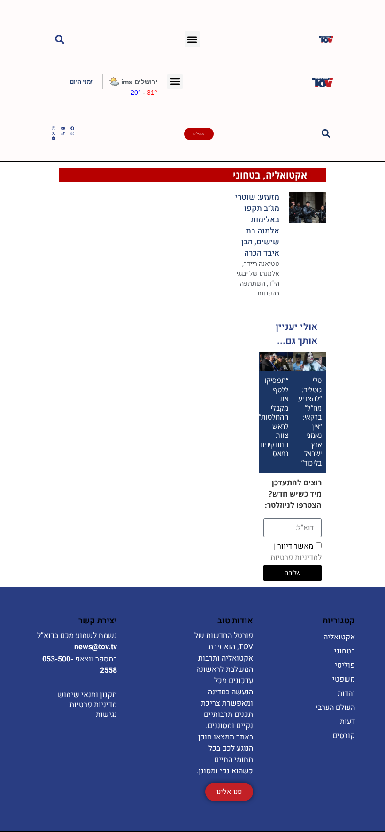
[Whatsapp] (72, 133)
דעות (347, 721)
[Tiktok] (63, 133)
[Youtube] (63, 128)
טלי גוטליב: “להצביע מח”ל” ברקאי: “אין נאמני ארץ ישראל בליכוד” (310, 421)
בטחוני (247, 175)
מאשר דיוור (296, 552)
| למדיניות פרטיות (296, 552)
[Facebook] (72, 128)
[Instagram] (53, 128)
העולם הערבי (335, 707)
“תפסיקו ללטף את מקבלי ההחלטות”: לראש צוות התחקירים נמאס (272, 416)
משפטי (343, 679)
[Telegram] (53, 138)
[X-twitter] (53, 133)
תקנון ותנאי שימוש (87, 694)
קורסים (343, 735)
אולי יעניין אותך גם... (296, 334)
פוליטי (345, 665)
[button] (192, 39)
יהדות (346, 693)
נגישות (106, 714)
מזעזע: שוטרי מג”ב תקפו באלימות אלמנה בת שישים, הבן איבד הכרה (257, 225)
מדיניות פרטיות (93, 704)
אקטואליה (286, 175)
